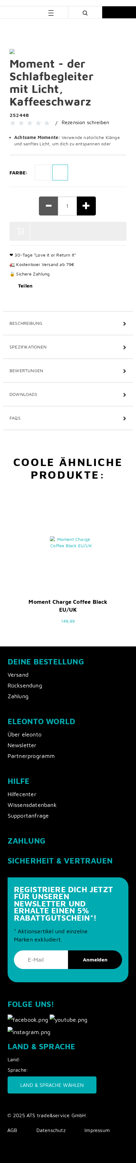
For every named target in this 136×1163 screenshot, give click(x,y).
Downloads (23, 394)
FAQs (15, 418)
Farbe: (18, 172)
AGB (12, 1130)
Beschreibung (25, 323)
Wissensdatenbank (32, 805)
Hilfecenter (22, 794)
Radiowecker (91, 27)
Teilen (25, 285)
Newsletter (22, 745)
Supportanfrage (28, 815)
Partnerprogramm (31, 756)
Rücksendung (25, 685)
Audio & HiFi (42, 27)
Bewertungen (26, 370)
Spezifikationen (27, 346)
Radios (66, 27)
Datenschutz (50, 1130)
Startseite (14, 27)
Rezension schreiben (85, 122)
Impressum (97, 1130)
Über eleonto (24, 734)
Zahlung (18, 696)
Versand (18, 674)
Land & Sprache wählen (52, 1085)
